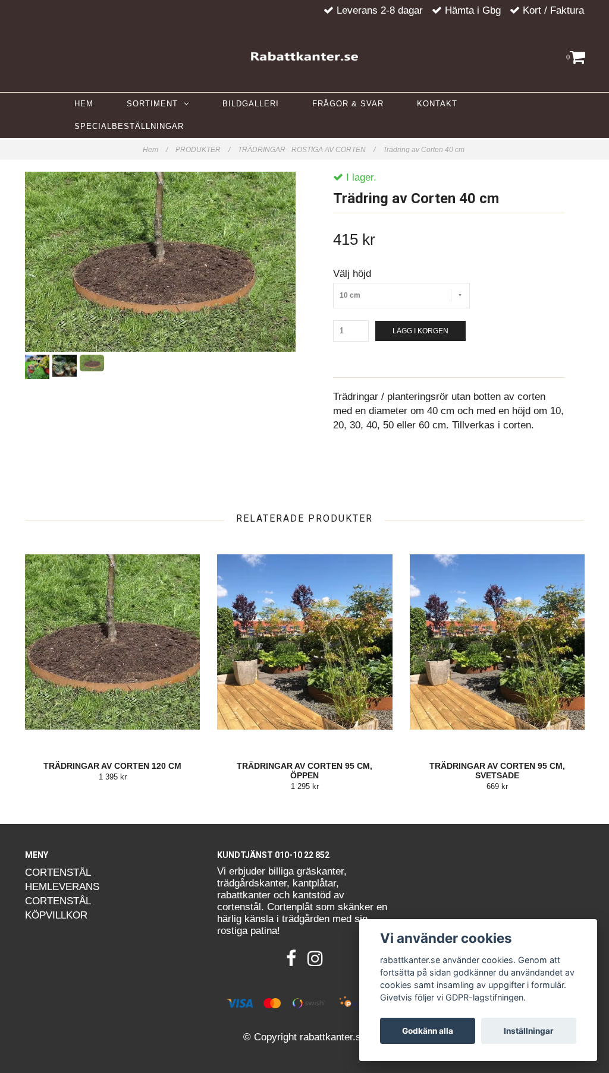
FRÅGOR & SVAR (348, 103)
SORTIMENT (155, 103)
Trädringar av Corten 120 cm (112, 766)
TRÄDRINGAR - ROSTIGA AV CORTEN (306, 150)
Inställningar (529, 1031)
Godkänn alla (427, 1031)
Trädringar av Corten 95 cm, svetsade (497, 770)
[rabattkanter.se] (304, 54)
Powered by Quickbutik (304, 1050)
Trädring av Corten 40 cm (424, 150)
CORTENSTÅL (58, 872)
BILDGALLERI (250, 103)
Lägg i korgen (420, 331)
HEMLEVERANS (62, 886)
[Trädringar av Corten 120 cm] (112, 642)
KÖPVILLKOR (56, 915)
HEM (83, 103)
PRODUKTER (202, 150)
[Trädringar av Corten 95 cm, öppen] (304, 642)
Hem (155, 150)
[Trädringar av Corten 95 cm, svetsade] (497, 642)
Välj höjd (352, 273)
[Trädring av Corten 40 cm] (160, 262)
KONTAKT (437, 103)
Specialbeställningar (129, 126)
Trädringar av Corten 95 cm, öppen (304, 770)
